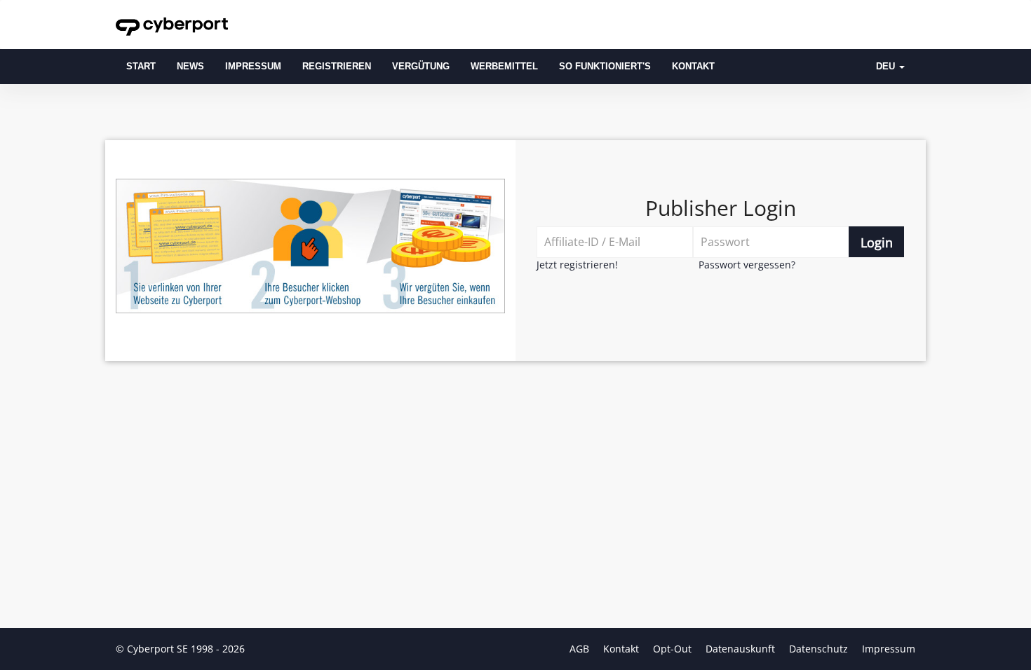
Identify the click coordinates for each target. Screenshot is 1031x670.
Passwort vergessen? (747, 264)
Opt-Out (673, 648)
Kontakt (693, 66)
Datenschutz (820, 648)
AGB (581, 648)
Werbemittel (504, 66)
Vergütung (421, 66)
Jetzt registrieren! (577, 264)
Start (141, 66)
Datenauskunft (742, 648)
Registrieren (336, 66)
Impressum (253, 66)
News (190, 66)
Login (877, 242)
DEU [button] (887, 66)
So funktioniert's (605, 66)
